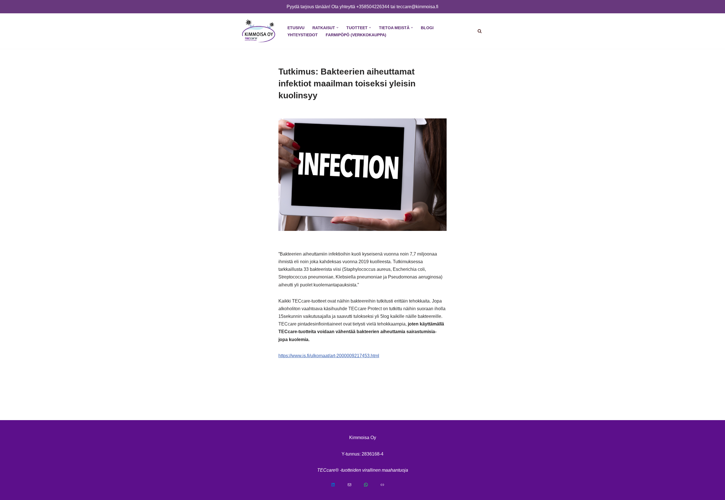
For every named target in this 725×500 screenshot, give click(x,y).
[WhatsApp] (371, 484)
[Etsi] (479, 31)
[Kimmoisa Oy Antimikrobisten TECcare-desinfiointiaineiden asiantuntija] (258, 31)
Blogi (427, 27)
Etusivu (295, 27)
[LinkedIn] (338, 484)
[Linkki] (387, 484)
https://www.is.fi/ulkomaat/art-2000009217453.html (328, 355)
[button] (337, 28)
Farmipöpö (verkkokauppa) (356, 35)
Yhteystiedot (302, 35)
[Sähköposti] (354, 484)
